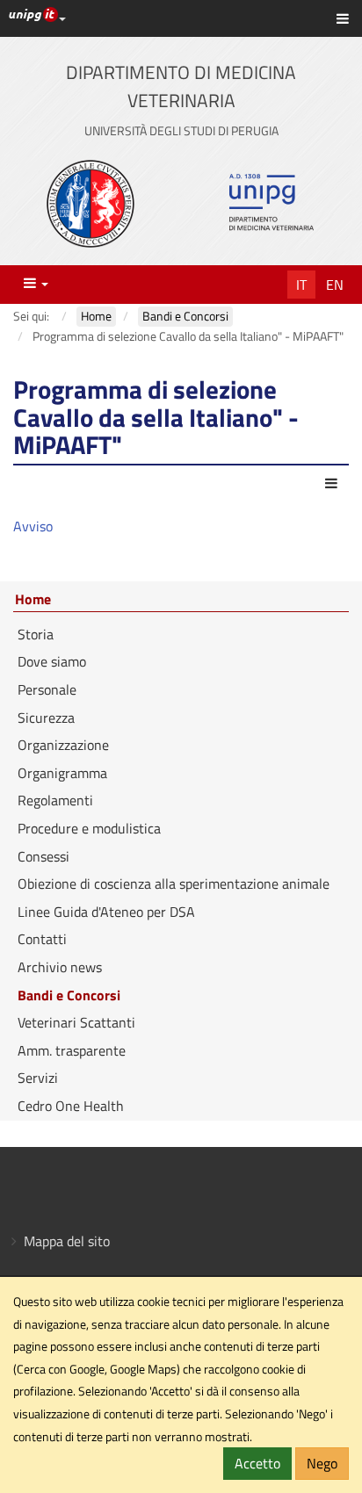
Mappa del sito (67, 1240)
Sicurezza (46, 717)
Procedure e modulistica (89, 828)
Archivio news (60, 966)
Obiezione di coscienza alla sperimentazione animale (173, 883)
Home (33, 600)
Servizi (38, 1077)
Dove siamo (52, 661)
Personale (47, 689)
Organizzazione (63, 744)
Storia (36, 634)
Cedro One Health (71, 1105)
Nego (322, 1463)
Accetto (257, 1463)
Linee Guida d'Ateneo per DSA (106, 911)
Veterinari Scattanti (76, 1022)
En (335, 284)
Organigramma (62, 772)
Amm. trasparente (72, 1050)
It (301, 284)
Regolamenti (55, 800)
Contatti (42, 938)
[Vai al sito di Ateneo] (90, 204)
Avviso (33, 526)
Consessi (43, 856)
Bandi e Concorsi (69, 995)
